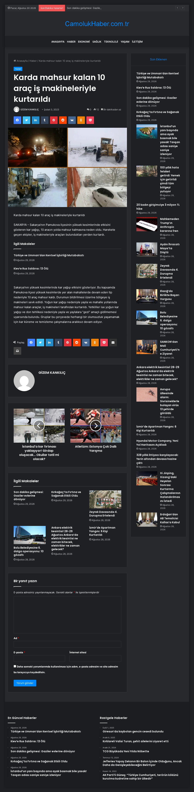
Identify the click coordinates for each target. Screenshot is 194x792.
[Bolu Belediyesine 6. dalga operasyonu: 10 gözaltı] (30, 535)
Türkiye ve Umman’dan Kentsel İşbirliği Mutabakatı (49, 255)
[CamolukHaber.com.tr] (97, 23)
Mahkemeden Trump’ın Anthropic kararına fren (169, 225)
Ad (16, 638)
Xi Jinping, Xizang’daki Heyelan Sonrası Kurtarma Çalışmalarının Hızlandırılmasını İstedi (170, 487)
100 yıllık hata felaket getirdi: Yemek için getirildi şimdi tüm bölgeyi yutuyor (170, 179)
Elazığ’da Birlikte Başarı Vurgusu (169, 295)
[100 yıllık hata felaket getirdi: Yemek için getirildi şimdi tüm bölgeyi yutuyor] (146, 171)
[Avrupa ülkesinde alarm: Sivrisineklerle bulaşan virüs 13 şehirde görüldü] (146, 394)
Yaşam (125, 41)
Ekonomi (84, 41)
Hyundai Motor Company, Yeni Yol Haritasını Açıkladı (157, 443)
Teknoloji (111, 41)
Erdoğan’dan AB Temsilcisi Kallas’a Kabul (170, 518)
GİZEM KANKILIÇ (29, 109)
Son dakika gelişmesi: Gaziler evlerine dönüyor (94, 7)
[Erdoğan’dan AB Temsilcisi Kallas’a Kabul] (146, 519)
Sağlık (96, 41)
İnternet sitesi (78, 652)
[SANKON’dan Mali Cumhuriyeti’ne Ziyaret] (146, 347)
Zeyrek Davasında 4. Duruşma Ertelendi (103, 513)
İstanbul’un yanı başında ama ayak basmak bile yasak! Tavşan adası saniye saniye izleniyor (170, 140)
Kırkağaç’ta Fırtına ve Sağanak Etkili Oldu (66, 494)
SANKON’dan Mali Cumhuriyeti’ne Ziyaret (170, 348)
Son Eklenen (158, 59)
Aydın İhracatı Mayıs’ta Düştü (170, 248)
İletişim (137, 41)
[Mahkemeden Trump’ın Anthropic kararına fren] (146, 224)
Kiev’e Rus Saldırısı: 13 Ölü (31, 268)
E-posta (19, 652)
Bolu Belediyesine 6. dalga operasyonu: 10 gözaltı (29, 551)
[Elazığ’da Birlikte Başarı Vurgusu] (146, 296)
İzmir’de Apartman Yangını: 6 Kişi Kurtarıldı (102, 531)
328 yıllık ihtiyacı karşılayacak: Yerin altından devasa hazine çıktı (157, 459)
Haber (71, 41)
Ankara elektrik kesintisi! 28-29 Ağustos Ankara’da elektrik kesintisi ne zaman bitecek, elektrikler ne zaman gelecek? (65, 538)
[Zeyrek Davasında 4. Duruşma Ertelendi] (105, 499)
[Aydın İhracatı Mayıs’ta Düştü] (146, 249)
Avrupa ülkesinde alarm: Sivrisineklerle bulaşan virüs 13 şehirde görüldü (169, 401)
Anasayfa (57, 41)
